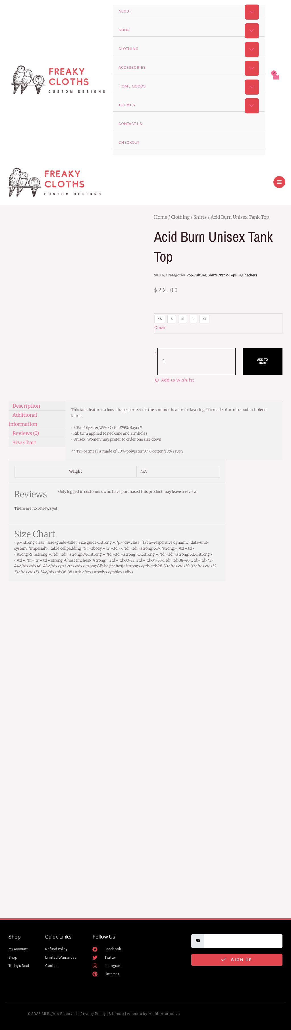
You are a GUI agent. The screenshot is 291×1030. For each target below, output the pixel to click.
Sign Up (240, 959)
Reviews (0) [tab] (26, 433)
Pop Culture (196, 275)
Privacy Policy (93, 1013)
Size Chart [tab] (24, 442)
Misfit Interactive (164, 1013)
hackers (250, 275)
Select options (70, 730)
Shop (124, 29)
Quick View (105, 706)
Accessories (132, 67)
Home (160, 217)
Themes (127, 104)
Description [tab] (26, 406)
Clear (160, 327)
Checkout (129, 142)
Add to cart (262, 361)
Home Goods (132, 86)
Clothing (128, 48)
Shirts (200, 217)
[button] (174, 380)
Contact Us (130, 123)
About (125, 11)
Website (134, 1013)
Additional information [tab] (23, 419)
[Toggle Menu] (252, 12)
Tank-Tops (228, 275)
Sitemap (116, 1013)
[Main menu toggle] (279, 182)
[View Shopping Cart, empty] (275, 80)
